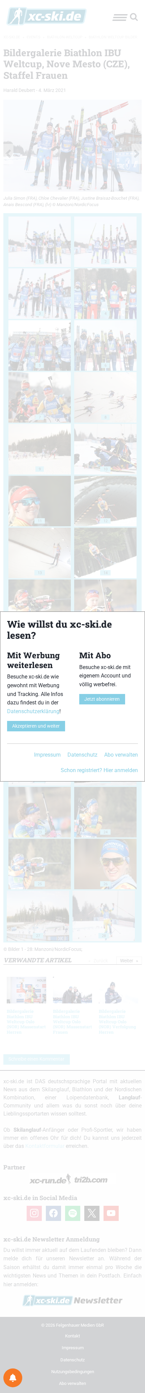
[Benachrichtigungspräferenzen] (12, 1377)
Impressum (47, 755)
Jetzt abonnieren (102, 699)
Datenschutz (82, 755)
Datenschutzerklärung (33, 711)
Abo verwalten (121, 755)
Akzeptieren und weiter (36, 726)
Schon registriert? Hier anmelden (99, 770)
